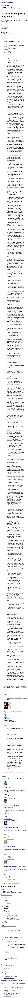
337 (8, 724)
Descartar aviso (7, 996)
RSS (5, 974)
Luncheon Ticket (8, 810)
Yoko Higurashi (8, 869)
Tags (5, 921)
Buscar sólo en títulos (15, 930)
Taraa (5, 790)
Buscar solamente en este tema (17, 944)
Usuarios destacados (12, 915)
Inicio (5, 971)
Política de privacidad (9, 978)
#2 (4, 773)
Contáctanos (7, 968)
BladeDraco (7, 877)
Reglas (5, 922)
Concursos (6, 906)
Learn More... (11, 994)
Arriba (5, 972)
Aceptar (6, 994)
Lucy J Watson (7, 857)
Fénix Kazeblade (8, 849)
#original (6, 27)
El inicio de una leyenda (11, 827)
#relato (5, 28)
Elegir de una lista (16, 698)
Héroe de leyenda (9, 846)
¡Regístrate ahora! (5, 5)
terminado (6, 30)
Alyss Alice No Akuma (11, 712)
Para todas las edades (12, 48)
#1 (4, 690)
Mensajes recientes (12, 958)
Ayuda (5, 969)
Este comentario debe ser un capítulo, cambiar (15, 686)
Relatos (7, 20)
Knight (5, 797)
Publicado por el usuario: (8, 933)
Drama (8, 51)
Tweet (2, 889)
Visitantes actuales (11, 917)
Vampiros (7, 787)
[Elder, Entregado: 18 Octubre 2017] (5, 716)
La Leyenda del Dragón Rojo (16, 866)
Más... (6, 959)
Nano (5, 837)
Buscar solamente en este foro (17, 946)
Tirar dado (9, 698)
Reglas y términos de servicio (11, 976)
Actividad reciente (11, 918)
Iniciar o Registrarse (7, 2)
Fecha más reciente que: (8, 940)
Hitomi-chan (7, 830)
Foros (5, 897)
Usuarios (6, 908)
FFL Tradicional (8, 965)
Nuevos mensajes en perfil (13, 919)
